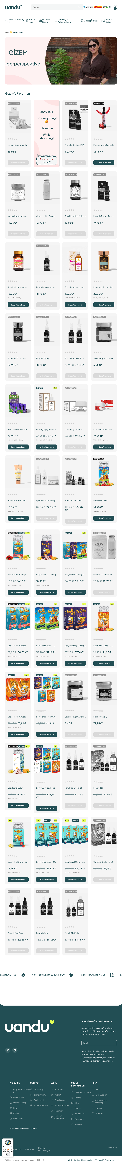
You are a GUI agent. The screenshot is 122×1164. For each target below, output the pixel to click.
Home (7, 32)
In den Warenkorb (18, 163)
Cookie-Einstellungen (44, 1149)
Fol (116, 1147)
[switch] (8, 1154)
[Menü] (12, 1139)
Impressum (17, 1149)
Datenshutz (30, 1149)
